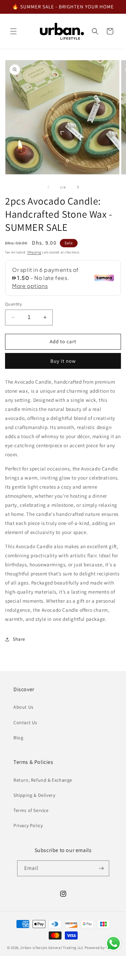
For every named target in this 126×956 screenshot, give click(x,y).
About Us (23, 707)
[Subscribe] (101, 868)
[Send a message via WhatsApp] (113, 943)
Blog (18, 738)
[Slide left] (48, 187)
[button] (13, 31)
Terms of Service (31, 810)
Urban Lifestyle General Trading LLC (52, 947)
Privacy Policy (28, 825)
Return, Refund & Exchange (42, 780)
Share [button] (19, 639)
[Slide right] (78, 187)
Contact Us (25, 722)
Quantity (13, 304)
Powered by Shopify (102, 947)
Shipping (34, 252)
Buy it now (63, 361)
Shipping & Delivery (34, 795)
